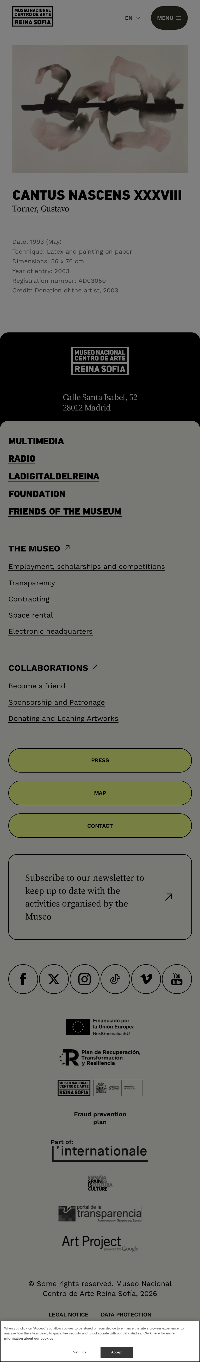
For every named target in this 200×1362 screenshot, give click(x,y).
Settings (79, 1352)
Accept (116, 1352)
